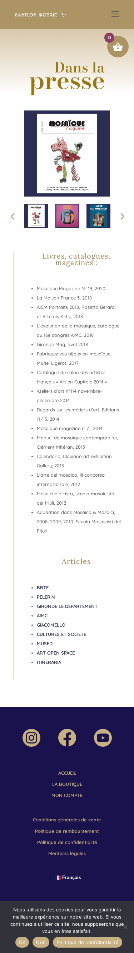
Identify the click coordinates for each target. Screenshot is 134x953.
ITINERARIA (49, 662)
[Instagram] (31, 745)
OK (22, 942)
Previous (12, 215)
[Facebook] (67, 744)
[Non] (125, 926)
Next (121, 215)
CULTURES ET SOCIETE (62, 634)
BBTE (43, 587)
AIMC (42, 615)
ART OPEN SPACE (56, 653)
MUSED (45, 643)
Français (71, 877)
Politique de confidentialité (87, 942)
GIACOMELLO (51, 625)
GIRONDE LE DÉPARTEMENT (67, 606)
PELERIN (46, 597)
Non (41, 942)
